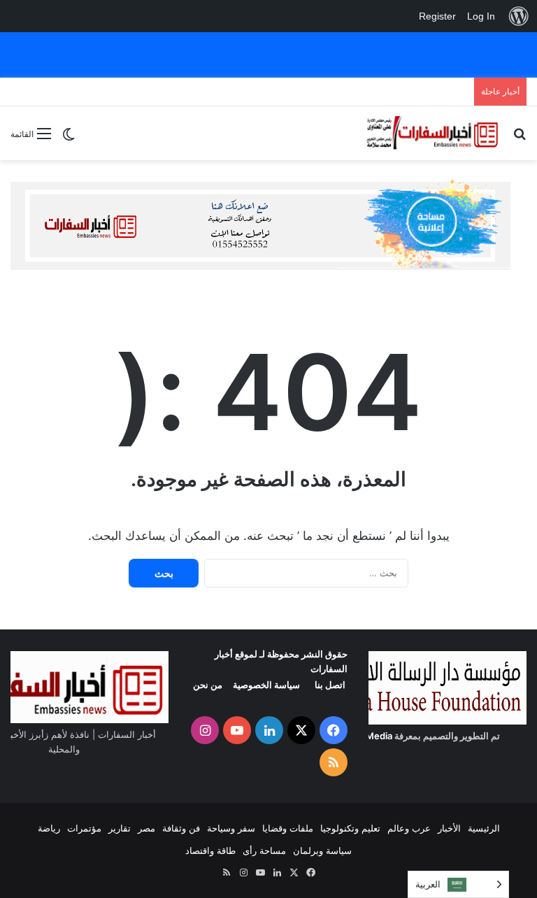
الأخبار (449, 828)
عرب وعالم (409, 828)
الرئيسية (484, 828)
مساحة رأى (264, 850)
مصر (146, 828)
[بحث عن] (520, 138)
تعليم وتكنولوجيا (350, 828)
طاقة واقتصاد (210, 850)
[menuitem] (519, 16)
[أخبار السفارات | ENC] (432, 133)
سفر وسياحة (231, 828)
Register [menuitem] (437, 16)
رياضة (49, 828)
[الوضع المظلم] (69, 139)
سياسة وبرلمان (322, 850)
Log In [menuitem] (481, 16)
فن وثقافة (181, 828)
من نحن (207, 684)
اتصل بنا (330, 684)
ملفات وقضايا (287, 828)
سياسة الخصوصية (266, 684)
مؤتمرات (84, 828)
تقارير (119, 828)
